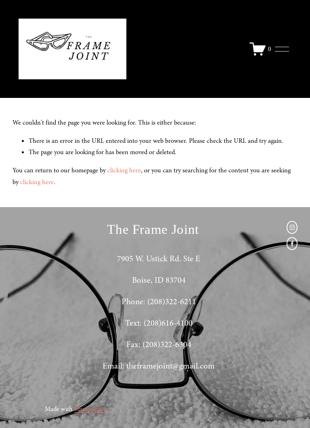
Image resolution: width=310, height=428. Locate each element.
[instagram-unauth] (292, 227)
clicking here (124, 170)
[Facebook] (292, 243)
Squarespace (90, 409)
